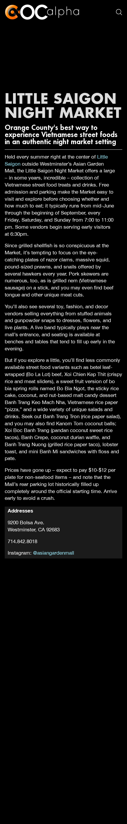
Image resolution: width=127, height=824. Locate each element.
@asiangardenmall (53, 553)
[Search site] (119, 12)
